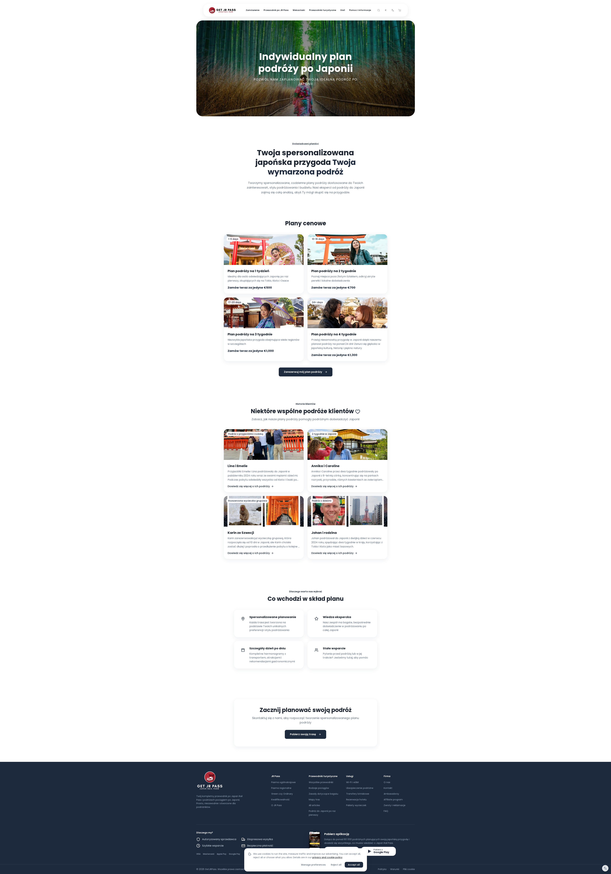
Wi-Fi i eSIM (352, 782)
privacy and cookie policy (327, 857)
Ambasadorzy (391, 793)
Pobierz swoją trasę (303, 734)
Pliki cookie (409, 869)
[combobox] (386, 10)
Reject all (336, 864)
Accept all (354, 864)
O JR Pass (276, 805)
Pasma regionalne (281, 788)
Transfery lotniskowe (357, 793)
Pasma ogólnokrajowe (283, 782)
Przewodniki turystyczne (322, 10)
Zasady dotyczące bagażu (323, 793)
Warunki (394, 869)
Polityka (382, 869)
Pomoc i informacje (360, 10)
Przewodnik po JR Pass (276, 10)
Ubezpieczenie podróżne (359, 788)
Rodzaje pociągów (319, 788)
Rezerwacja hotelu (356, 799)
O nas (387, 782)
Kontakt (388, 788)
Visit (342, 10)
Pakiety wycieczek (356, 805)
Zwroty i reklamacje (394, 805)
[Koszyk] (400, 10)
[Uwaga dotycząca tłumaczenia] (605, 868)
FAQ (386, 811)
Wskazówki (299, 10)
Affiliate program (393, 799)
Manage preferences (313, 864)
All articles (314, 805)
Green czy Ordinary (282, 793)
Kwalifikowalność (280, 799)
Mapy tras (314, 799)
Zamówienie (252, 10)
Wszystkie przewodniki (321, 782)
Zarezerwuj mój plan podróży (303, 372)
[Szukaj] (379, 10)
